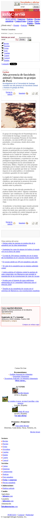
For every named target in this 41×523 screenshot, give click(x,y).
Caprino (7, 53)
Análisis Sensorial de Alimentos (21, 374)
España (11, 33)
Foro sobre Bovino (22, 426)
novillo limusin (23, 393)
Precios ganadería (9, 483)
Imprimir (22, 93)
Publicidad (29, 515)
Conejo (6, 56)
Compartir (5, 64)
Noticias (24, 25)
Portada (16, 25)
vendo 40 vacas (23, 411)
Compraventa (7, 472)
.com (8, 496)
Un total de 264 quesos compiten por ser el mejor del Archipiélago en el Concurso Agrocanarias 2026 (19, 257)
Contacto (21, 515)
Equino (6, 60)
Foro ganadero (8, 477)
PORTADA (4, 33)
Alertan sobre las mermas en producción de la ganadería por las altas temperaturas (18, 244)
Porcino (7, 46)
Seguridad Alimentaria (21, 376)
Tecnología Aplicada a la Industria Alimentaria (21, 378)
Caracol (7, 58)
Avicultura (6, 449)
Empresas (6, 469)
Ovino (6, 48)
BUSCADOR (11, 19)
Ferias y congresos (10, 480)
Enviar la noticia (9, 93)
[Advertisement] (21, 234)
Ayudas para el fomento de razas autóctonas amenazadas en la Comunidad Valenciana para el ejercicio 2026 (18, 282)
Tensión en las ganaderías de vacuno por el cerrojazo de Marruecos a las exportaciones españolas (20, 290)
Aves (6, 51)
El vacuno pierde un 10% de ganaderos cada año (20, 262)
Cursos (5, 466)
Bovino (6, 43)
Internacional (18, 33)
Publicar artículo (8, 488)
